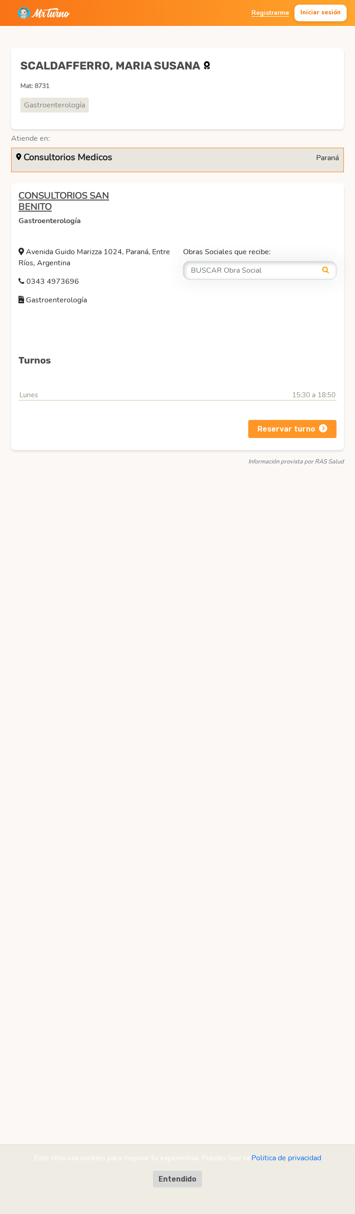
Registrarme (270, 12)
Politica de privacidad (286, 1158)
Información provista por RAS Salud (296, 461)
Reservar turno (286, 429)
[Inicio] (43, 12)
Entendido (177, 1179)
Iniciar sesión (320, 12)
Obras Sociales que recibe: (227, 252)
